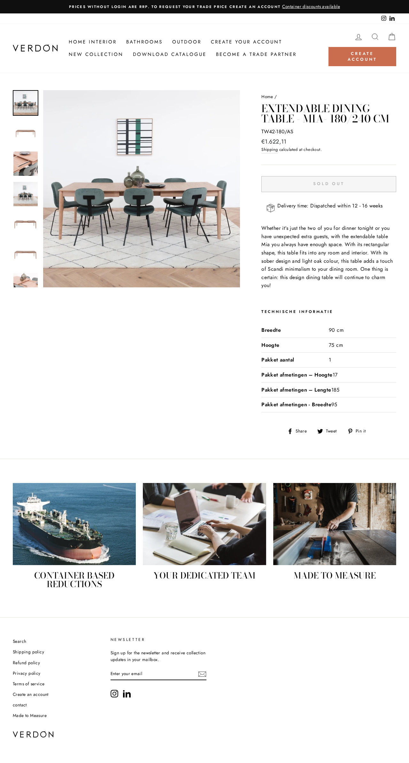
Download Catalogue (169, 54)
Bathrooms (144, 41)
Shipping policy (28, 652)
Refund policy (26, 662)
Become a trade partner (256, 54)
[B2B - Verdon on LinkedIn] (127, 693)
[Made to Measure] (334, 524)
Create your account (246, 41)
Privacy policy (27, 673)
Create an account (31, 694)
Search (19, 641)
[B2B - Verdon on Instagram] (114, 693)
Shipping (269, 149)
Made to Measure (30, 715)
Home (267, 96)
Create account (362, 56)
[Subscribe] (202, 674)
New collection (96, 54)
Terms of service (28, 684)
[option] (204, 6)
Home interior (93, 41)
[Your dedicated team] (204, 524)
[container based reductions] (74, 524)
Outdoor (186, 41)
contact (20, 705)
